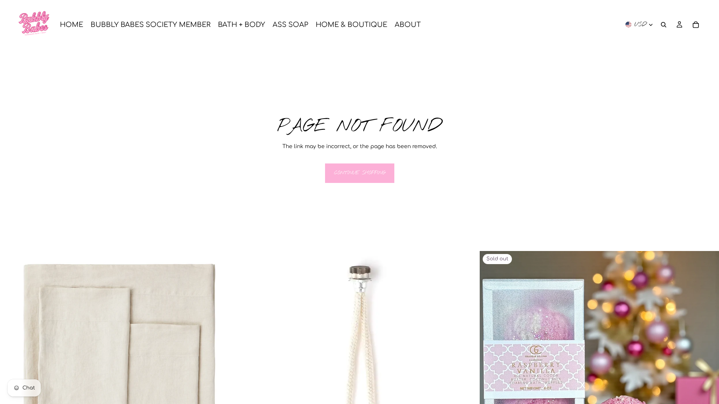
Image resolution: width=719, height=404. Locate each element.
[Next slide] (228, 370)
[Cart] (696, 24)
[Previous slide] (11, 370)
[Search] (663, 24)
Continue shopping (359, 173)
